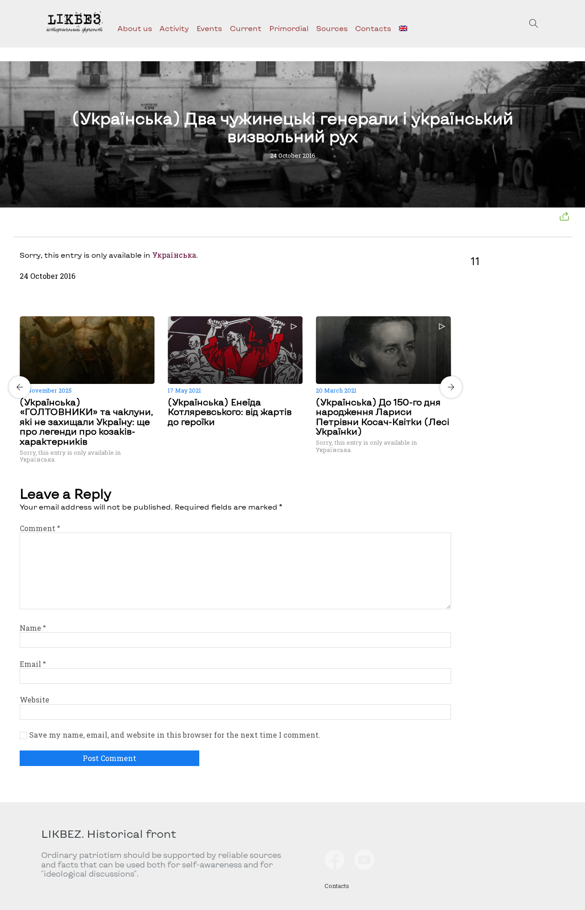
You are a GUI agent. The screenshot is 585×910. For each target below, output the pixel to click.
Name (33, 628)
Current (245, 28)
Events (209, 28)
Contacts (373, 28)
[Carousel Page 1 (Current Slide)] (232, 314)
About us (134, 28)
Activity (174, 28)
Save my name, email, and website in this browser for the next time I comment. (174, 735)
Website (34, 699)
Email (33, 664)
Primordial (288, 28)
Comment (40, 528)
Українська (174, 255)
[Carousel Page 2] (238, 314)
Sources (332, 28)
